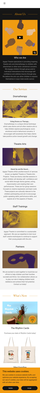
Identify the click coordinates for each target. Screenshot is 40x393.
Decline (11, 388)
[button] (5, 3)
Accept (29, 388)
